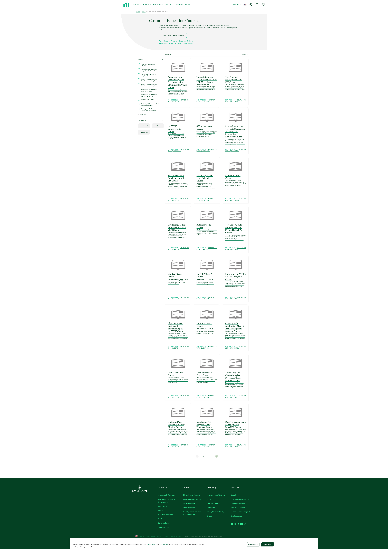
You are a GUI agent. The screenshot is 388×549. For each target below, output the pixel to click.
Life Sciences (163, 519)
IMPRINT (159, 536)
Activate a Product (238, 507)
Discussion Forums (238, 503)
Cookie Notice (163, 544)
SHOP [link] (144, 12)
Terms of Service (188, 507)
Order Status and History (191, 499)
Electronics (162, 506)
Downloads (235, 495)
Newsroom (211, 507)
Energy (160, 510)
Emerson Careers (213, 503)
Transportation (163, 527)
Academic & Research (166, 495)
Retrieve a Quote (188, 503)
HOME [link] (138, 12)
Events (209, 516)
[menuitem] (137, 5)
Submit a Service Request (240, 512)
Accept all (267, 544)
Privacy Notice (151, 544)
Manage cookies (176, 536)
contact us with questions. (178, 101)
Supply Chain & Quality (215, 512)
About (209, 499)
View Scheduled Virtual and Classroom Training (176, 41)
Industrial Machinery (165, 514)
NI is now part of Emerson (216, 495)
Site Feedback (236, 516)
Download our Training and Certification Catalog (176, 43)
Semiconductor (164, 523)
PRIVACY (166, 536)
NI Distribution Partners (191, 495)
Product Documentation (240, 499)
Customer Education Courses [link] (157, 12)
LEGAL (153, 536)
